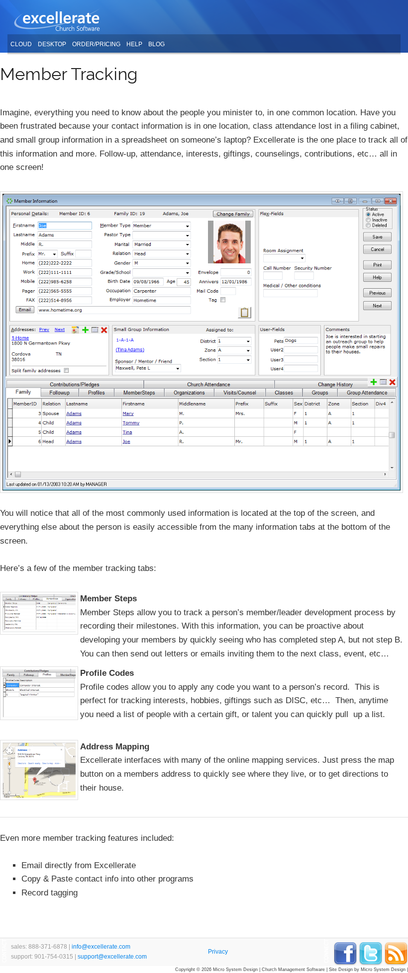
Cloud (21, 44)
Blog (156, 44)
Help (134, 44)
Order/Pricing (96, 44)
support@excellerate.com (112, 956)
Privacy (218, 951)
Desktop (52, 44)
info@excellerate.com (101, 946)
